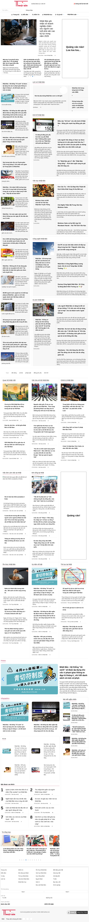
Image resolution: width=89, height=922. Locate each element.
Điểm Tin (36, 14)
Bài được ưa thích (7, 784)
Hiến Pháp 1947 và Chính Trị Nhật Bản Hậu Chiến (73, 428)
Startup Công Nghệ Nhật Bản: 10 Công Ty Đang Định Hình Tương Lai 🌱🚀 (71, 285)
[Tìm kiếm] (22, 10)
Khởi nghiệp (56, 885)
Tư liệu (3, 876)
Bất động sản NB (58, 870)
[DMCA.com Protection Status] (77, 912)
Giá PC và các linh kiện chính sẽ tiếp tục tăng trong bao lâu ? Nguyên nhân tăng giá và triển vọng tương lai (72, 247)
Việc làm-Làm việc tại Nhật (12, 473)
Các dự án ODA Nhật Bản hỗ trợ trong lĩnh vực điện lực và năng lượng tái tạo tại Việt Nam (14, 406)
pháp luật (28, 373)
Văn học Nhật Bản (39, 181)
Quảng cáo (49, 897)
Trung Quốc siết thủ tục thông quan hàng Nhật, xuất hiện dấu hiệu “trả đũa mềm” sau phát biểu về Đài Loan (73, 407)
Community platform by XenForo (35, 912)
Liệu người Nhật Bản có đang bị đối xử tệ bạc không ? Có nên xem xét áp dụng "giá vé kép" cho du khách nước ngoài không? (71, 309)
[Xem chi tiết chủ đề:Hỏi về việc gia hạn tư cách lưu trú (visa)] (73, 613)
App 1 (23, 891)
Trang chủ (16, 14)
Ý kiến (55, 879)
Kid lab (4, 738)
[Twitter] (27, 918)
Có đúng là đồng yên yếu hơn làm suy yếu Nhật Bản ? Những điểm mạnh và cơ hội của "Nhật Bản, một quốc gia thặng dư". (43, 139)
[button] (29, 14)
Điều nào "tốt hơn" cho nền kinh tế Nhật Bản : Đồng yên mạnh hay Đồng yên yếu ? (71, 123)
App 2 (67, 891)
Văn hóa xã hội (15, 794)
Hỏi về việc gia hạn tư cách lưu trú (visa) (73, 608)
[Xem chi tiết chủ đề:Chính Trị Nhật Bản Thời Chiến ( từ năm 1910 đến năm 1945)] (73, 452)
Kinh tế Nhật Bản (38, 115)
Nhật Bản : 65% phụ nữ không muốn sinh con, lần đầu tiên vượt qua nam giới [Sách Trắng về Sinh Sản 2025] (15, 139)
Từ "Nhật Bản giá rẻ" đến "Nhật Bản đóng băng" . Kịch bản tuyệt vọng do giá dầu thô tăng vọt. (72, 163)
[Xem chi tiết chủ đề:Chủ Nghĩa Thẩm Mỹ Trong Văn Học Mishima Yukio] (72, 209)
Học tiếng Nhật (40, 876)
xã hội (21, 373)
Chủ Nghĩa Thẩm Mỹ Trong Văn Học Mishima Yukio (70, 206)
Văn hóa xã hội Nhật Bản (40, 380)
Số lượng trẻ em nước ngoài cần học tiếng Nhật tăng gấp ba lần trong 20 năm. (15, 321)
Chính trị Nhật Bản (67, 380)
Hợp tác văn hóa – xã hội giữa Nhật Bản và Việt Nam (15, 426)
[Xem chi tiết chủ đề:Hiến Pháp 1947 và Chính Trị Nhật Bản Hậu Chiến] (73, 433)
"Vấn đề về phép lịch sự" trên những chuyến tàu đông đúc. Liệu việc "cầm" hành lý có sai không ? (44, 499)
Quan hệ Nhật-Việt (9, 380)
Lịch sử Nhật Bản (39, 82)
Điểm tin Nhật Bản (45, 794)
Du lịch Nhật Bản (38, 300)
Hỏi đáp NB (56, 876)
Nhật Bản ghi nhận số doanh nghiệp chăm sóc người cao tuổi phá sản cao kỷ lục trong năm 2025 (47, 28)
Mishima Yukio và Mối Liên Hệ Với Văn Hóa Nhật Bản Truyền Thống (42, 202)
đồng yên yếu (38, 373)
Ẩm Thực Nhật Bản (45, 812)
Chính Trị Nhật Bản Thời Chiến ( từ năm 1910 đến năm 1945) (73, 447)
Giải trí (38, 882)
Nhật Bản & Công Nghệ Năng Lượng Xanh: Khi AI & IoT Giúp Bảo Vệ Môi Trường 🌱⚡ (70, 266)
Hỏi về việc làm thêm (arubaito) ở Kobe (15, 498)
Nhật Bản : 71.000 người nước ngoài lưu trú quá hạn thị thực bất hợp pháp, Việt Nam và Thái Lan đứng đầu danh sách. (54, 63)
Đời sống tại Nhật (38, 473)
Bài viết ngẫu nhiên (69, 699)
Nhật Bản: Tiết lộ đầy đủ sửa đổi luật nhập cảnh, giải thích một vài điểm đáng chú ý (73, 628)
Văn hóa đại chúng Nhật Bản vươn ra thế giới (48, 96)
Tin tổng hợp (6, 832)
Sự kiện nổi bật (37, 564)
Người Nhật (39, 879)
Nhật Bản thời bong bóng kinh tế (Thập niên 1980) (78, 90)
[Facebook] (24, 918)
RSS (3, 918)
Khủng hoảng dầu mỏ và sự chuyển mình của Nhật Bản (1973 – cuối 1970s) (78, 104)
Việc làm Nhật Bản (23, 879)
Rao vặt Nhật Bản (41, 885)
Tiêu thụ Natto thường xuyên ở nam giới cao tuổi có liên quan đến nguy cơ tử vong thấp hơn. (15, 631)
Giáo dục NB (56, 873)
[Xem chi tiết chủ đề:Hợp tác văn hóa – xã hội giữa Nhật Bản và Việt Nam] (15, 430)
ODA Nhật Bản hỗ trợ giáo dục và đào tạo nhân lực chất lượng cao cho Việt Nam (15, 444)
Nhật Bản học (48, 14)
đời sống (14, 373)
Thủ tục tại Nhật (66, 564)
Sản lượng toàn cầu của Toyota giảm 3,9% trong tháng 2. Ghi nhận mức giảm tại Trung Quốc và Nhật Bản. (15, 164)
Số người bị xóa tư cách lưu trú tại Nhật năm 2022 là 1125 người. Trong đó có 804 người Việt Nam (73, 590)
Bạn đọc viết (56, 882)
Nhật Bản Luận (72, 14)
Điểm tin (20, 870)
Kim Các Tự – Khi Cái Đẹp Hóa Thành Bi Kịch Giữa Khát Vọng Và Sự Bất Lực (71, 188)
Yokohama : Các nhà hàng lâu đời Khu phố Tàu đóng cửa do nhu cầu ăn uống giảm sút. (71, 352)
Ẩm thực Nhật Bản (9, 564)
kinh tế (46, 373)
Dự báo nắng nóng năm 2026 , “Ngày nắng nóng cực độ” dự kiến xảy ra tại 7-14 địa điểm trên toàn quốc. (44, 544)
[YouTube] (31, 918)
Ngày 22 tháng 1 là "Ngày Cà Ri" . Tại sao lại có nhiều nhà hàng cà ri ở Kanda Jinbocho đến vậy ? (15, 611)
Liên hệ (3, 879)
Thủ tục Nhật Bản (23, 876)
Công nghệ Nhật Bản (40, 239)
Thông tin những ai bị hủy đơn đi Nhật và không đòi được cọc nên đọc (15, 541)
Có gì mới (59, 14)
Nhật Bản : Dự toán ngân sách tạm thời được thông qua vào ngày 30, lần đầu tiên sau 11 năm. (15, 216)
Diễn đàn (25, 14)
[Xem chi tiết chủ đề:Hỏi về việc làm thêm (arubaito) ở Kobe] (15, 493)
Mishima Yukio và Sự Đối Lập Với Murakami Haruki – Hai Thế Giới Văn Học (72, 224)
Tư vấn (4, 897)
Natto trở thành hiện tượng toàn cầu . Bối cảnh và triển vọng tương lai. (15, 590)
